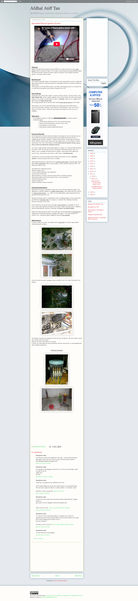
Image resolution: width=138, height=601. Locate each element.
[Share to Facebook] (59, 447)
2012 (91, 171)
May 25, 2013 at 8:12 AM (43, 527)
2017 (91, 158)
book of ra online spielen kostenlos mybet (62, 524)
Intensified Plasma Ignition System (96, 187)
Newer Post (35, 576)
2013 (91, 169)
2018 (91, 156)
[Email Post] (49, 446)
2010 (91, 192)
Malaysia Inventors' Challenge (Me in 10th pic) (97, 218)
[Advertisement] (57, 557)
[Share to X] (57, 447)
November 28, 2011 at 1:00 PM (44, 476)
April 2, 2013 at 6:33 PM (42, 493)
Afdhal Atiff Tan (45, 8)
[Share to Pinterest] (60, 447)
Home (57, 576)
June (93, 176)
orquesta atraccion (59, 491)
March (94, 178)
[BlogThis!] (55, 447)
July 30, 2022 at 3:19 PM (42, 535)
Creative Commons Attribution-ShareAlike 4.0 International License (64, 595)
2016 (91, 161)
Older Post (78, 576)
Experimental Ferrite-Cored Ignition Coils (96, 182)
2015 (91, 163)
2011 (91, 174)
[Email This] (53, 447)
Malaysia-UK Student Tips (95, 204)
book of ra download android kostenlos (59, 507)
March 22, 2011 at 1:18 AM (43, 463)
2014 (91, 166)
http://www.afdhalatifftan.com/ (49, 597)
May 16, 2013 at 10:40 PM (43, 510)
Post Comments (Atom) (60, 580)
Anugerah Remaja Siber (95, 214)
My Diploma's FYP (93, 207)
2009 (91, 194)
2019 (91, 153)
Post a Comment (38, 538)
